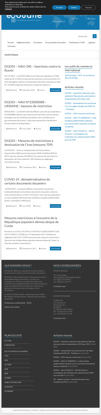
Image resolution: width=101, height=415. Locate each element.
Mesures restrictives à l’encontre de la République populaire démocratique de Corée (31, 222)
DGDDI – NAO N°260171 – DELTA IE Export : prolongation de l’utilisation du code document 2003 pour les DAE (73, 372)
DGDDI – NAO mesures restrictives (80, 113)
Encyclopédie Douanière (55, 42)
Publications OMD (77, 42)
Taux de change (71, 78)
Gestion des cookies (11, 307)
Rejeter (74, 7)
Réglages (88, 7)
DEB (6, 369)
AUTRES (7, 378)
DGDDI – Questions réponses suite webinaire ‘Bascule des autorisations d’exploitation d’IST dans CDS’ (80, 96)
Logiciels (91, 42)
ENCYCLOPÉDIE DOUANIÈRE (16, 351)
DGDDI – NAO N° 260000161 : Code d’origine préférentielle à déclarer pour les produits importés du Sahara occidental (74, 363)
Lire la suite (55, 90)
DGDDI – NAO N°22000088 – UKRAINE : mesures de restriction (28, 104)
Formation (37, 42)
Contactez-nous (59, 286)
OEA (6, 360)
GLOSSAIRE (8, 391)
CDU (6, 356)
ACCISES (7, 365)
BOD (6, 373)
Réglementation (23, 42)
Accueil (11, 42)
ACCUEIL (8, 341)
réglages (8, 9)
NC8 (80, 75)
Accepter (59, 7)
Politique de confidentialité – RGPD (18, 303)
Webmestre (12, 90)
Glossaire (12, 46)
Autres (42, 90)
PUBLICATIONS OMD (12, 382)
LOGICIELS (8, 387)
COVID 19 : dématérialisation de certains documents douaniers (27, 181)
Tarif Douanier (71, 75)
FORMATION (9, 345)
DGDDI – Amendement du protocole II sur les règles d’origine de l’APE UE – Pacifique (80, 106)
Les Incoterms (89, 75)
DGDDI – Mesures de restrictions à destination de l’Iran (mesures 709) (28, 143)
